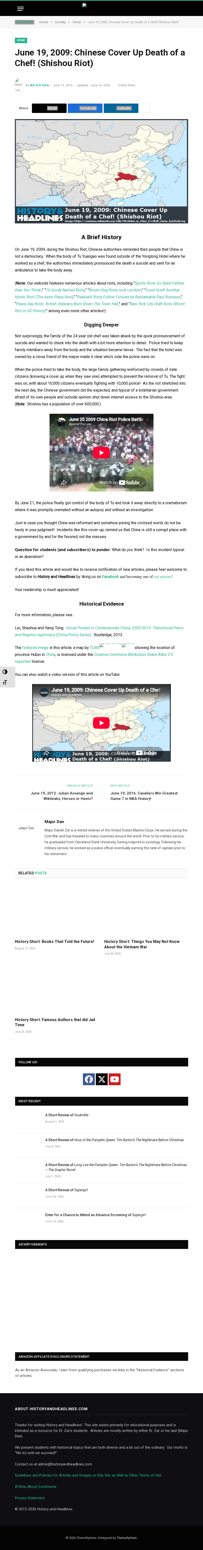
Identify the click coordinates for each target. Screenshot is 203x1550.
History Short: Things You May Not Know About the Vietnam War (141, 944)
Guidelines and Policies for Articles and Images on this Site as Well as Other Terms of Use (88, 1475)
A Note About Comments (35, 1486)
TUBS (95, 647)
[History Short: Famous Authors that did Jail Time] (57, 988)
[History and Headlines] (101, 9)
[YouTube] (115, 1079)
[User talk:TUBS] (110, 645)
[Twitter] (102, 1079)
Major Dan (39, 85)
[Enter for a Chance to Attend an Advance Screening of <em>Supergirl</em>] (28, 1220)
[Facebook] (89, 1079)
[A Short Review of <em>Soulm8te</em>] (28, 1120)
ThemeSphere (127, 1538)
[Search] (183, 8)
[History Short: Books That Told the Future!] (57, 910)
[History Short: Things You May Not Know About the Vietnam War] (146, 910)
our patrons (162, 576)
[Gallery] (128, 645)
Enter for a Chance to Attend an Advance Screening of (95, 1215)
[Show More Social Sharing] (145, 108)
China (50, 654)
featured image (35, 647)
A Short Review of (66, 1115)
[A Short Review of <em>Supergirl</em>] (28, 1195)
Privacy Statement (30, 1498)
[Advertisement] (101, 1300)
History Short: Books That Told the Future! (54, 941)
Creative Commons (110, 654)
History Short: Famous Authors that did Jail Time (55, 1022)
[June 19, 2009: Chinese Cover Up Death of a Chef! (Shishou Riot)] (101, 222)
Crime (21, 40)
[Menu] (20, 8)
